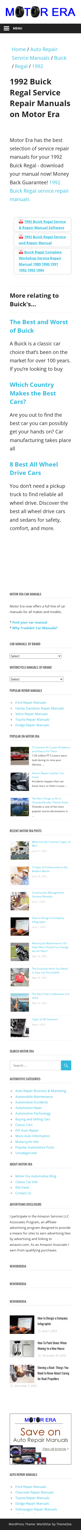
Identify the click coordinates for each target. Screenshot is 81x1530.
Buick (60, 58)
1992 (37, 66)
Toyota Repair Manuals (32, 719)
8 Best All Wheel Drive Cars (34, 468)
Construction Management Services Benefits (48, 894)
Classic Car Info (26, 1182)
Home (19, 49)
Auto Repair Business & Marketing (40, 1091)
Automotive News (28, 1108)
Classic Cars (24, 1125)
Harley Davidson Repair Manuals (39, 708)
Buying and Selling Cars (32, 1119)
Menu (17, 28)
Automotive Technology (33, 1113)
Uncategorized (26, 1153)
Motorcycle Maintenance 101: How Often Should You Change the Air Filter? (50, 947)
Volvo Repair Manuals (31, 714)
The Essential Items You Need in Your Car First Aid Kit (50, 970)
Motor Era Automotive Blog (35, 1176)
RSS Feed (22, 1187)
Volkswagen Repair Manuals (36, 1509)
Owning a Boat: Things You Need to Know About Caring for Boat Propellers (53, 1373)
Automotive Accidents (31, 1102)
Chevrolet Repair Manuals (34, 1492)
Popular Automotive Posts (34, 1147)
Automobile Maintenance (34, 1096)
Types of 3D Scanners (45, 1019)
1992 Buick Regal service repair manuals (39, 191)
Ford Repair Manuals (30, 702)
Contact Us (23, 1193)
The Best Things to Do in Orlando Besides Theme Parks (50, 800)
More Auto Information (32, 1136)
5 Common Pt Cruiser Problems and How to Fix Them (51, 749)
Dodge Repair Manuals (32, 725)
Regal (21, 66)
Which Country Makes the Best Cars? (33, 392)
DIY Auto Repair (27, 1130)
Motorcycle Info (27, 1141)
